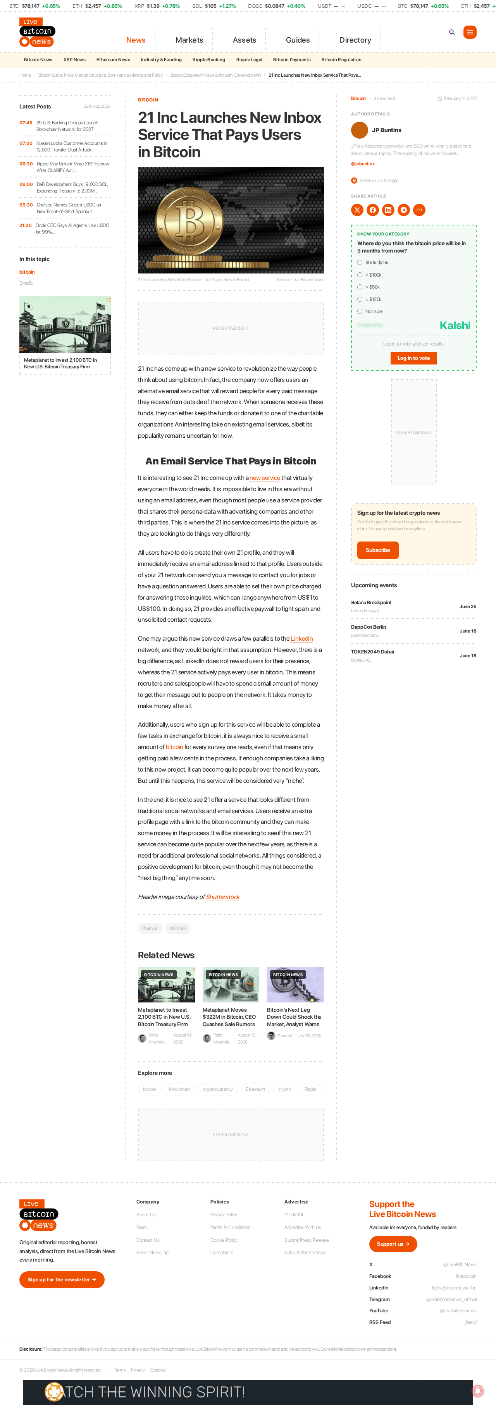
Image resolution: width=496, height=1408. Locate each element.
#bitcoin (150, 928)
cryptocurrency (218, 1089)
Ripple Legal (249, 59)
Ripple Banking (209, 59)
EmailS (26, 283)
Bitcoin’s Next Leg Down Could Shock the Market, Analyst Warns (294, 1017)
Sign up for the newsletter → (62, 1280)
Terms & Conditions (230, 1227)
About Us (146, 1214)
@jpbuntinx (363, 164)
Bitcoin (148, 100)
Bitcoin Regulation (342, 59)
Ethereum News (113, 59)
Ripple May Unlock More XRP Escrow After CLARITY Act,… (73, 167)
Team (141, 1227)
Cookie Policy (224, 1240)
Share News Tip (152, 1252)
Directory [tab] (355, 40)
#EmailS (178, 928)
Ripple (310, 1089)
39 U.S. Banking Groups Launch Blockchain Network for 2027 (67, 126)
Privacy (138, 1370)
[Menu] (470, 32)
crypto (284, 1089)
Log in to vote (414, 358)
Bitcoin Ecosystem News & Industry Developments (215, 75)
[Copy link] (419, 210)
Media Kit (293, 1214)
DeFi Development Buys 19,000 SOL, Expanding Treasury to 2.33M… (72, 187)
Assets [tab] (245, 40)
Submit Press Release (306, 1240)
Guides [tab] (298, 40)
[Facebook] (373, 210)
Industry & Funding (161, 59)
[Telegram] (404, 210)
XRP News (75, 59)
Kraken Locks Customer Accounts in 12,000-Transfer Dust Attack (71, 146)
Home (25, 75)
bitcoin (26, 272)
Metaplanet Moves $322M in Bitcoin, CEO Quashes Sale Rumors (229, 1017)
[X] (357, 210)
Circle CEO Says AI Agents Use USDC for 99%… (72, 228)
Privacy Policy (223, 1214)
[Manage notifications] (478, 1391)
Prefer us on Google (375, 180)
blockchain (179, 1089)
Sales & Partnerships (305, 1252)
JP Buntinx (386, 130)
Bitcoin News (38, 59)
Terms (120, 1370)
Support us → (393, 1244)
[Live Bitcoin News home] (38, 32)
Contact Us (148, 1240)
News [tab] (136, 40)
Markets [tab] (189, 40)
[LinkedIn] (388, 210)
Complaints (221, 1252)
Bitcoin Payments (292, 59)
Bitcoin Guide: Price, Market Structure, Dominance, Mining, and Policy (100, 75)
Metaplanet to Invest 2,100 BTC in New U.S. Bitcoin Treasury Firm (164, 1017)
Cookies (157, 1370)
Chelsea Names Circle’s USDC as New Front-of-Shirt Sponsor (69, 208)
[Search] (452, 32)
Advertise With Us (302, 1227)
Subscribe (378, 550)
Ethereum (255, 1089)
